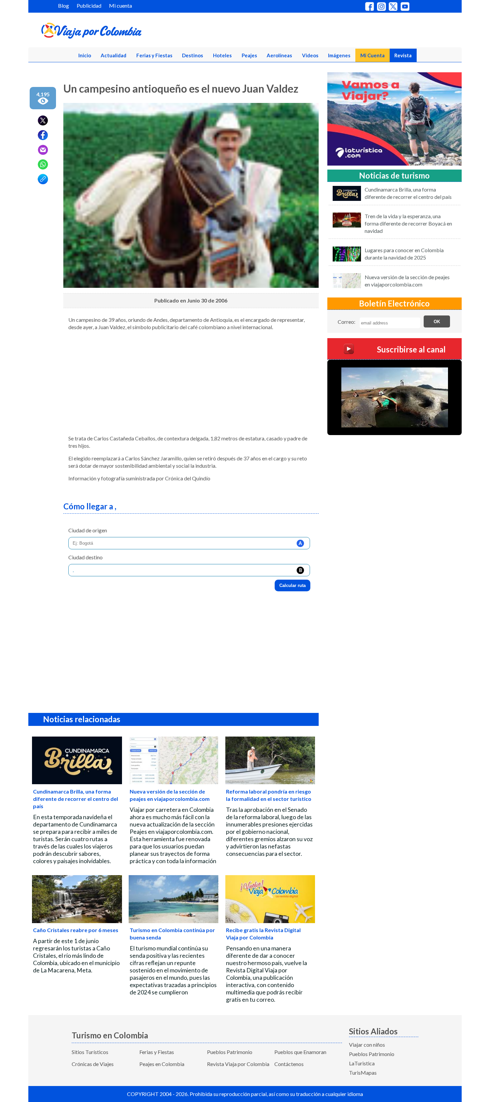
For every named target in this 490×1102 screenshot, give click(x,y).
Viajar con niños (367, 1044)
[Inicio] (123, 32)
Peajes (249, 55)
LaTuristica (362, 1063)
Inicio (84, 55)
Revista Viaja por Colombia (238, 1064)
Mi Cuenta (372, 55)
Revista (403, 55)
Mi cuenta (120, 5)
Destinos (192, 55)
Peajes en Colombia (161, 1064)
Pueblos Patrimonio (229, 1052)
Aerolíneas (279, 55)
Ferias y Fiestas (154, 55)
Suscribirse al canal (411, 349)
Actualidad (113, 55)
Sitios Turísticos (90, 1052)
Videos (310, 55)
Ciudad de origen (87, 530)
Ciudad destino (85, 557)
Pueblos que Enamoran (300, 1052)
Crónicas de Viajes (93, 1064)
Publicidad (89, 5)
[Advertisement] (191, 382)
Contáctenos (289, 1064)
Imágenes (339, 55)
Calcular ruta (292, 585)
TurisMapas (363, 1072)
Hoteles (222, 55)
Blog (63, 5)
